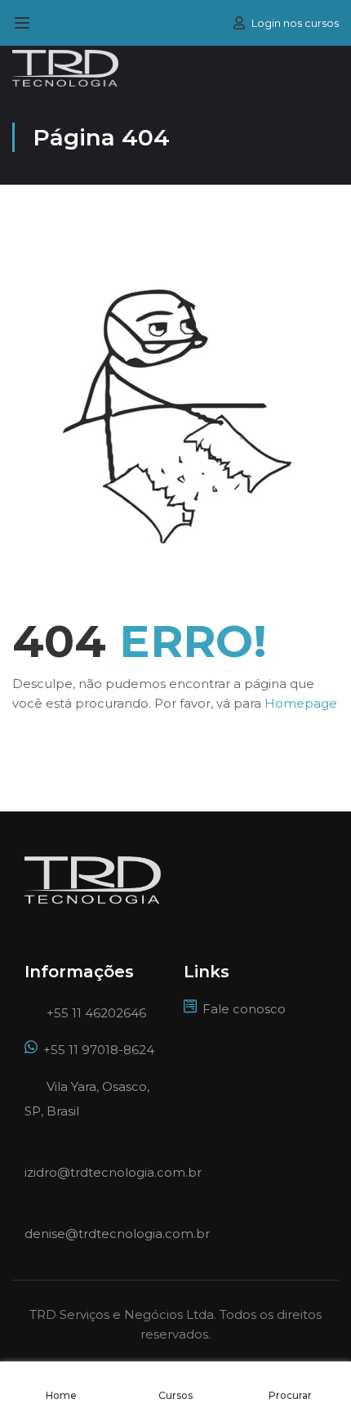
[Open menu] (24, 23)
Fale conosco (244, 1009)
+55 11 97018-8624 (98, 1049)
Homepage (300, 703)
